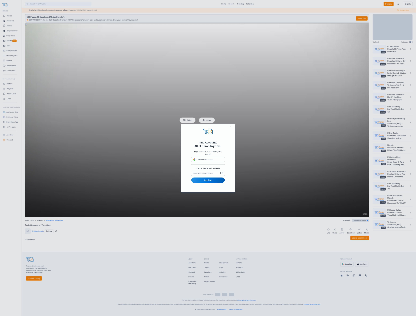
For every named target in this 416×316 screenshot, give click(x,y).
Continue (208, 180)
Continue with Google (205, 159)
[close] (230, 127)
